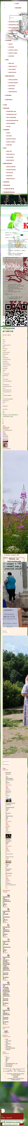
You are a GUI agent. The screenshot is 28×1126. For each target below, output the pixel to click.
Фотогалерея (12, 69)
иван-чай (18, 268)
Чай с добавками (13, 27)
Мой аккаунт (10, 76)
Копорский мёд (12, 33)
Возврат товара (12, 52)
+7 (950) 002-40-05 (10, 4)
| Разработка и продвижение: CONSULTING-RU (15, 1079)
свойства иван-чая (20, 274)
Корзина (8, 95)
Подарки (16, 265)
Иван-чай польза (10, 261)
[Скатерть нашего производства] (5, 441)
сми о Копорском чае (12, 275)
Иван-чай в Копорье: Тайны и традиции (15, 253)
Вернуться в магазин (13, 1122)
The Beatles (9, 259)
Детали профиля (13, 82)
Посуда (10, 36)
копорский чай (18, 271)
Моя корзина (8, 1045)
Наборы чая (17, 264)
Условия (8, 40)
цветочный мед (10, 277)
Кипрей (14, 262)
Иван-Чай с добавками (16, 285)
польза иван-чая (16, 272)
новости (7, 272)
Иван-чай (11, 63)
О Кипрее (24, 264)
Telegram (9, 1066)
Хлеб (19, 266)
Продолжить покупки (11, 1124)
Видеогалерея (12, 72)
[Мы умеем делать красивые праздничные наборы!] (5, 447)
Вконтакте (9, 1065)
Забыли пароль (12, 91)
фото (21, 275)
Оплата (10, 44)
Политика (11, 55)
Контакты (9, 99)
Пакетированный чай (14, 30)
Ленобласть (9, 264)
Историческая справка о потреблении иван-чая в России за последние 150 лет (17, 247)
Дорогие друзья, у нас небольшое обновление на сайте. (17, 242)
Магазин (18, 7)
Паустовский (9, 265)
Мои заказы (11, 85)
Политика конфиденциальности (15, 1073)
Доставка (11, 47)
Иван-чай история (20, 259)
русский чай (9, 274)
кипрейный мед (10, 269)
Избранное (11, 88)
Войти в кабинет (13, 79)
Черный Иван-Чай (13, 21)
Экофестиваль (9, 268)
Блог (7, 59)
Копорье (6, 428)
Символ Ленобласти (11, 266)
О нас (17, 3)
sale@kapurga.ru (10, 8)
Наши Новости (12, 66)
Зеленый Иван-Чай (13, 24)
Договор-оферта (13, 49)
